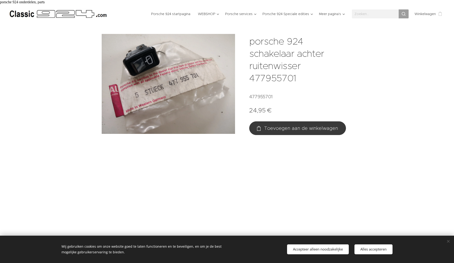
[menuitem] (172, 14)
